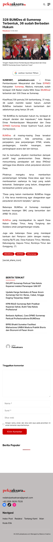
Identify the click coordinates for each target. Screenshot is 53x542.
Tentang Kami (30, 518)
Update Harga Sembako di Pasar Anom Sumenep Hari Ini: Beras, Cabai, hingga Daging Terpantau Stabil (25, 295)
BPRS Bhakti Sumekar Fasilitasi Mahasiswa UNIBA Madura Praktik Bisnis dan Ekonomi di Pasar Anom (26, 327)
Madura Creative (44, 534)
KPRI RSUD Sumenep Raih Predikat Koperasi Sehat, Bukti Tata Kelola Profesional (22, 307)
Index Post (8, 518)
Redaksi (18, 518)
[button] (44, 4)
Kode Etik (7, 523)
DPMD (46, 83)
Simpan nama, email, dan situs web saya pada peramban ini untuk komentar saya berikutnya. (27, 424)
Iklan (41, 518)
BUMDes (45, 90)
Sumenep (19, 86)
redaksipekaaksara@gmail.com (18, 497)
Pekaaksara (6, 31)
